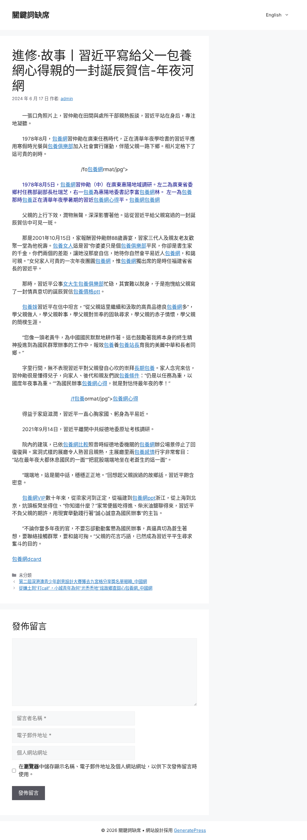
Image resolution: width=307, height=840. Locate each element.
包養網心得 (106, 200)
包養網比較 (75, 445)
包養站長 (129, 345)
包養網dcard (26, 559)
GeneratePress (190, 830)
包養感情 (144, 452)
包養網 (59, 139)
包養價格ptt (86, 292)
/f (72, 399)
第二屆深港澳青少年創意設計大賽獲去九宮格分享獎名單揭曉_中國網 (83, 581)
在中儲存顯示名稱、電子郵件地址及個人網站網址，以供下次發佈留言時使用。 (108, 770)
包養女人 (63, 246)
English (274, 15)
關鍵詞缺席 (30, 14)
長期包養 (144, 368)
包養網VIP (34, 498)
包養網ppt (143, 498)
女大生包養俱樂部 (83, 284)
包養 (88, 192)
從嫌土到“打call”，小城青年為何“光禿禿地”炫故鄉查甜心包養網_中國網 (85, 588)
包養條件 (129, 376)
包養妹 (29, 307)
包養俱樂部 (60, 146)
